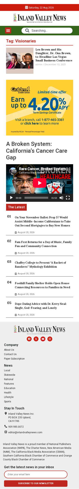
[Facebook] (29, 339)
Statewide (9, 374)
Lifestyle (9, 397)
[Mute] (61, 198)
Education (9, 388)
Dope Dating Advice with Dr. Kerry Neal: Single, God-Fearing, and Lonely (40, 306)
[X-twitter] (36, 339)
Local (7, 370)
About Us (9, 349)
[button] (8, 30)
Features (9, 383)
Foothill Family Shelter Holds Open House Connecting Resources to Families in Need (42, 285)
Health (7, 392)
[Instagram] (49, 339)
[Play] (11, 198)
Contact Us (10, 354)
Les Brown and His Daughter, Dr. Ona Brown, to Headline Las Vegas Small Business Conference (53, 55)
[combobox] (47, 30)
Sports (7, 401)
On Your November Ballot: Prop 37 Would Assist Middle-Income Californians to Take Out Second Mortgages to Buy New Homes (43, 221)
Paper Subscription (14, 358)
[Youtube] (43, 339)
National (8, 379)
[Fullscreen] (68, 198)
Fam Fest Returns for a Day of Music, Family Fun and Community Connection (43, 244)
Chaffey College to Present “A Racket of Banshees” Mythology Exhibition (40, 264)
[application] (39, 183)
